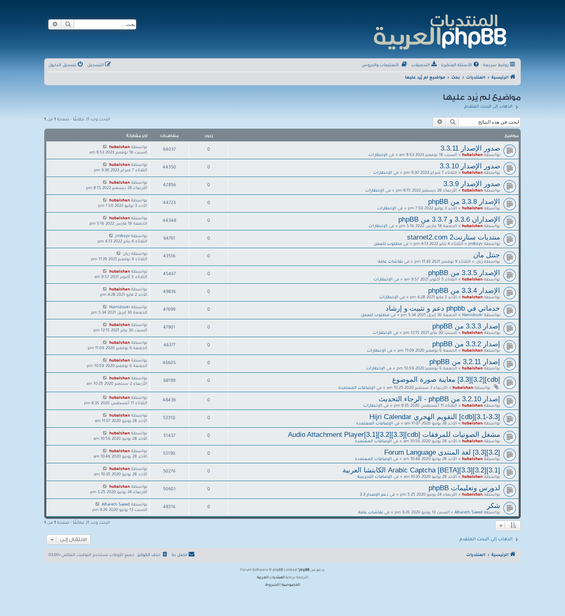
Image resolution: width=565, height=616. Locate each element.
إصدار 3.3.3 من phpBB (466, 326)
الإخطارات (378, 155)
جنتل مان (486, 255)
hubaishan (472, 155)
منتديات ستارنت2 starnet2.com (453, 237)
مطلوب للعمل (387, 244)
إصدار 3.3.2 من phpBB (466, 344)
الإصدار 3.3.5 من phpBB (464, 272)
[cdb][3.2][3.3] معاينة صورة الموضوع (446, 379)
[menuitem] (460, 66)
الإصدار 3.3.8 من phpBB (464, 201)
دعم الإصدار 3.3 (374, 495)
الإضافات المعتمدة (356, 388)
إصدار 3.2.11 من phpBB (464, 361)
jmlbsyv (475, 244)
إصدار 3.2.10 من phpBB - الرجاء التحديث (439, 399)
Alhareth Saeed (469, 513)
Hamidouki (472, 315)
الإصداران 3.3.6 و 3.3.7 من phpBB (449, 219)
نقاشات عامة (390, 262)
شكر (493, 505)
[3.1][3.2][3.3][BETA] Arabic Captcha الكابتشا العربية (421, 470)
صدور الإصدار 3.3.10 (470, 166)
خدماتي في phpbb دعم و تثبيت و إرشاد (442, 308)
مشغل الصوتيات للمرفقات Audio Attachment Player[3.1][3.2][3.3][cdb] (394, 434)
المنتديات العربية (271, 578)
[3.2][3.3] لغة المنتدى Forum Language (442, 452)
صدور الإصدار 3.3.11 (470, 148)
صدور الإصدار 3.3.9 (471, 183)
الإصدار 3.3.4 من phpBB (464, 290)
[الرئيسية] (439, 31)
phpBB (304, 570)
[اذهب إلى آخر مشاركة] (105, 147)
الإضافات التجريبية (374, 477)
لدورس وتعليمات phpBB (464, 487)
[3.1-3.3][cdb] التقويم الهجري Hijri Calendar (434, 416)
